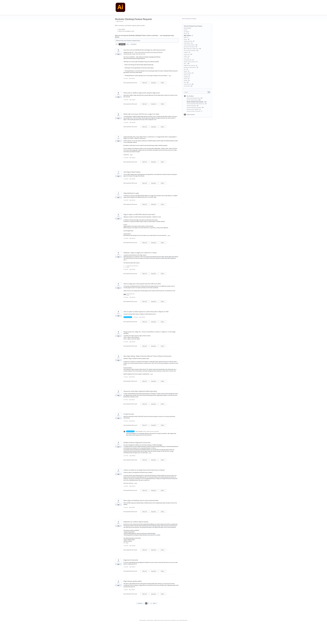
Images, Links (187, 54)
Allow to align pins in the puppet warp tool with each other (142, 284)
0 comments (125, 122)
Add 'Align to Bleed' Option (132, 172)
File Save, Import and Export (190, 50)
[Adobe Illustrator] (120, 7)
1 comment (125, 78)
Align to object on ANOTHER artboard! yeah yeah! (139, 214)
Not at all (145, 83)
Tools (185, 82)
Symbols (185, 80)
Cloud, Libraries (187, 43)
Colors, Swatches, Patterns (189, 45)
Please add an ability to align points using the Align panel (141, 93)
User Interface (187, 86)
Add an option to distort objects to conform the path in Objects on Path (146, 312)
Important (154, 83)
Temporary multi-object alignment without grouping (140, 391)
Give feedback (190, 96)
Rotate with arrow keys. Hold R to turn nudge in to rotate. (141, 114)
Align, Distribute (132, 78)
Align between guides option (132, 581)
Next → (155, 603)
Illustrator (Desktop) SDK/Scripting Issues (195, 103)
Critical (163, 83)
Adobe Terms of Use (175, 620)
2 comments (125, 178)
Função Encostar (128, 414)
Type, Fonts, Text (187, 84)
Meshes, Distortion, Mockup (190, 61)
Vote (118, 54)
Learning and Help (188, 59)
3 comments (125, 99)
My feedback (133, 44)
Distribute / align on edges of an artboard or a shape (140, 253)
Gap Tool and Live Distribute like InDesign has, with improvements (144, 50)
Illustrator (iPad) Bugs (191, 105)
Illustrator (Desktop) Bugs (192, 100)
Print (185, 69)
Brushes (185, 39)
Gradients (186, 52)
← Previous (139, 603)
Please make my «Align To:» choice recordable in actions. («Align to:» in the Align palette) (149, 332)
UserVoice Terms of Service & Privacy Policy (162, 620)
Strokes (185, 78)
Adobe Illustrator (191, 114)
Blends (185, 37)
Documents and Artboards (189, 46)
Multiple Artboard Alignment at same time (136, 442)
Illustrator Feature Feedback (193, 109)
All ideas (185, 30)
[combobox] (196, 92)
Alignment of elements (130, 560)
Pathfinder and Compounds (189, 65)
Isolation (185, 56)
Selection (186, 74)
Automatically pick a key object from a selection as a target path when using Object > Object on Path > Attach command (150, 137)
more (170, 75)
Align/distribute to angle (131, 193)
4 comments (125, 545)
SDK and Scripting (187, 73)
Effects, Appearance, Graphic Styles (191, 48)
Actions (185, 33)
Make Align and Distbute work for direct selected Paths (140, 500)
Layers (185, 58)
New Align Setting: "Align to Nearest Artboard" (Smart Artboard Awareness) (147, 356)
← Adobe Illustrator (119, 21)
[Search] (209, 92)
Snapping (186, 76)
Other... (185, 63)
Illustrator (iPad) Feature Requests (194, 107)
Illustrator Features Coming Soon (194, 111)
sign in (195, 18)
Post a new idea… (188, 28)
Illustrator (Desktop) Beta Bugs (193, 98)
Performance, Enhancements (190, 67)
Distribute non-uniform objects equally (135, 522)
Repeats (185, 71)
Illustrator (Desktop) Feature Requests (195, 101)
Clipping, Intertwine (188, 41)
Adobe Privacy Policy (184, 620)
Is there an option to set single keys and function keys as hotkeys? (144, 470)
